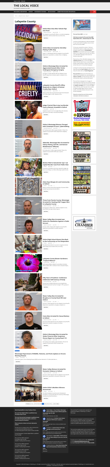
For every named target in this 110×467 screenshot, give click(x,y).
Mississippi (17, 350)
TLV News (45, 166)
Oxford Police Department (47, 128)
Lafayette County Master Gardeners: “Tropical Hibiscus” (28, 263)
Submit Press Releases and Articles (66, 11)
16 (47, 403)
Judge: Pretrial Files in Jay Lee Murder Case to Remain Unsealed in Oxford (28, 110)
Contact (31, 11)
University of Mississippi (47, 281)
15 (45, 403)
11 (35, 403)
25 (54, 403)
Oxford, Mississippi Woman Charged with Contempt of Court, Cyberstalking (28, 129)
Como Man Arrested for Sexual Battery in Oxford (28, 321)
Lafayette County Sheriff (47, 32)
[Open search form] (88, 12)
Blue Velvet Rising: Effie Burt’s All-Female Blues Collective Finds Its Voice (55, 447)
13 (40, 403)
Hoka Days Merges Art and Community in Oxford (28, 186)
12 (38, 403)
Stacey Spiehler (45, 109)
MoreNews (54, 465)
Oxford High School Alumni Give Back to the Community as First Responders (28, 244)
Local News (18, 40)
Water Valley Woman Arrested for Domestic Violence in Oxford (28, 374)
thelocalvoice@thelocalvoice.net (81, 441)
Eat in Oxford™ (52, 11)
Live (94, 11)
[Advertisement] (84, 205)
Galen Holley (49, 410)
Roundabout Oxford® (40, 11)
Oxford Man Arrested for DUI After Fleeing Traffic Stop (28, 52)
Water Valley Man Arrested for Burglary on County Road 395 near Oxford (28, 301)
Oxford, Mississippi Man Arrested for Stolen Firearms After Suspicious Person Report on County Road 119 (28, 340)
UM (16, 289)
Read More (46, 38)
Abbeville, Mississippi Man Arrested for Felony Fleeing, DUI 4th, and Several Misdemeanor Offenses (28, 148)
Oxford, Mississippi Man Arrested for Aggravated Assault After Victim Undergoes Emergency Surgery (28, 72)
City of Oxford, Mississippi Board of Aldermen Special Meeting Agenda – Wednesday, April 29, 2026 (55, 411)
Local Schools (18, 251)
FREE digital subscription (20, 11)
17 (50, 403)
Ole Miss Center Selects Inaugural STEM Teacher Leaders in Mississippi (54, 420)
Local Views (30, 270)
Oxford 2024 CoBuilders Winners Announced (28, 393)
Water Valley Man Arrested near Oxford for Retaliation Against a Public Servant (28, 225)
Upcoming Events (19, 194)
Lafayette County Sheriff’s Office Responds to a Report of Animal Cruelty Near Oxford (28, 91)
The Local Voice (26, 6)
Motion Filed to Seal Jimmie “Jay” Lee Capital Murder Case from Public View (28, 167)
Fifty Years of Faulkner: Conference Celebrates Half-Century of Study (28, 282)
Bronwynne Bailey (19, 270)
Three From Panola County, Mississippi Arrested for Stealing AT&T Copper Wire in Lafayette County (28, 206)
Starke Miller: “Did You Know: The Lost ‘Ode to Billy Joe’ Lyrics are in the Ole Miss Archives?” (55, 437)
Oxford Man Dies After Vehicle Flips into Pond (28, 33)
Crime (17, 59)
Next (58, 403)
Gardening (25, 270)
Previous (28, 403)
